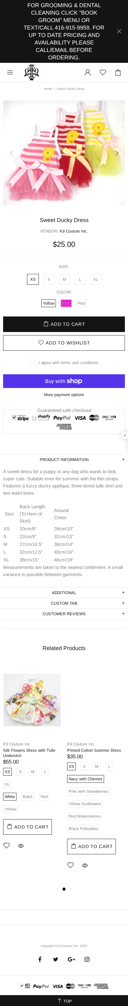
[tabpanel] (32, 764)
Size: (64, 266)
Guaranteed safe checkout (64, 410)
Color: (64, 292)
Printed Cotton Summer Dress (94, 750)
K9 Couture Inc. (32, 72)
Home (48, 88)
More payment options (64, 394)
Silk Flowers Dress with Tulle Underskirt (29, 753)
